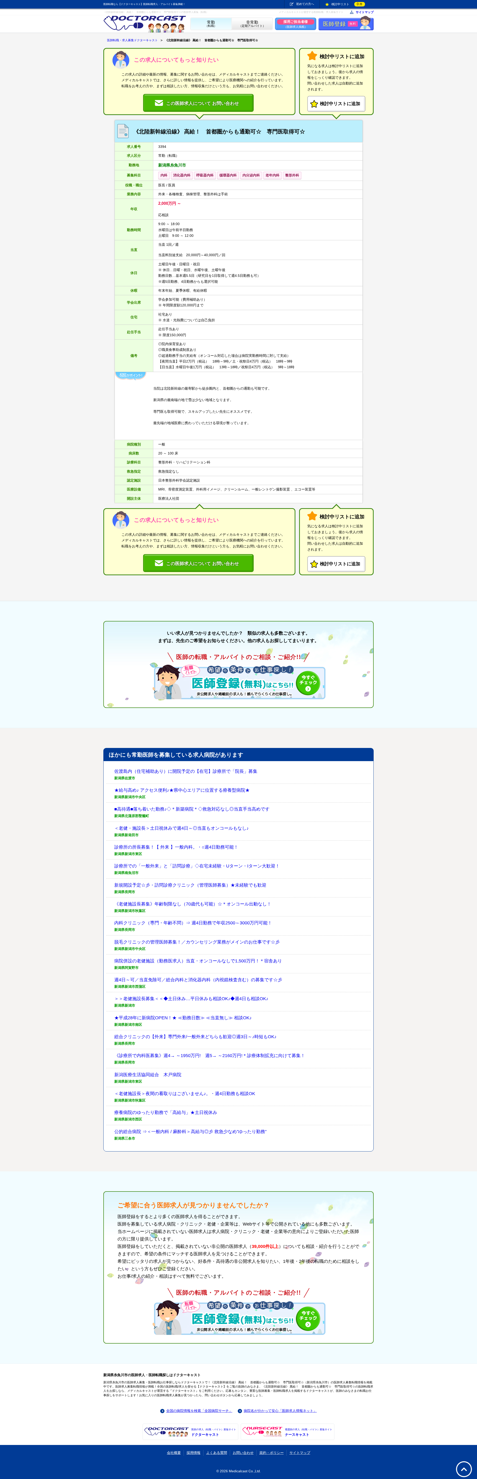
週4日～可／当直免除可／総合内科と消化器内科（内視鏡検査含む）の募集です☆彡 (198, 979)
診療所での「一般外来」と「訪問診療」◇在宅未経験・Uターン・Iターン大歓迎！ (197, 865)
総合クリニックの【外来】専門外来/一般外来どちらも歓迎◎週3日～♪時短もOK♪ (195, 1036)
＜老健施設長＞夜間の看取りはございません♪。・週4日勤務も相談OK (184, 1093)
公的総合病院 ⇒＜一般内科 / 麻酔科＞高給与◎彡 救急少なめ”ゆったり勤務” (190, 1131)
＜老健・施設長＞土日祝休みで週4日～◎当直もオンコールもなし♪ (181, 828)
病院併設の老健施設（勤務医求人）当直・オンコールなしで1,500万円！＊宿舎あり (198, 960)
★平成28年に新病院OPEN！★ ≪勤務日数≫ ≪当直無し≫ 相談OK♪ (183, 1017)
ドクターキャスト (213, 1432)
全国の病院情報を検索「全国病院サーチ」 (199, 1411)
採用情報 (193, 1453)
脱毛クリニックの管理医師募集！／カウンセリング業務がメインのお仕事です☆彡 (197, 942)
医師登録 (339, 24)
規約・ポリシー (271, 1453)
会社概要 (174, 1453)
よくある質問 (216, 1453)
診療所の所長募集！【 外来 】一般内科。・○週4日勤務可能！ (176, 847)
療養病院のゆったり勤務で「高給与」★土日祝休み (165, 1112)
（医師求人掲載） (295, 24)
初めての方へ (305, 4)
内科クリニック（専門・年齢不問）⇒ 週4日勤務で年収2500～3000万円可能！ (193, 922)
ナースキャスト (308, 1432)
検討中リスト (346, 4)
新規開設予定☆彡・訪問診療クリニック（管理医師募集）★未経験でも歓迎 (190, 885)
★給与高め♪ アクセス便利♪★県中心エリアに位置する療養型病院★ (182, 790)
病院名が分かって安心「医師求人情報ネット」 (280, 1411)
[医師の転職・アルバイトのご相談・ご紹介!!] (238, 681)
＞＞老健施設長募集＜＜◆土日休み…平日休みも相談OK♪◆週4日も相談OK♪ (191, 998)
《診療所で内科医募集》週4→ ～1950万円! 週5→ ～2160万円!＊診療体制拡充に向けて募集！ (209, 1055)
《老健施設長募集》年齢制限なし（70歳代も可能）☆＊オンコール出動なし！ (192, 904)
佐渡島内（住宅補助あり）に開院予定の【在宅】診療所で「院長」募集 (185, 771)
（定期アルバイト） (252, 24)
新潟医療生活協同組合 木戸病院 (147, 1074)
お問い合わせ (243, 1453)
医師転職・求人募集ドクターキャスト (132, 40)
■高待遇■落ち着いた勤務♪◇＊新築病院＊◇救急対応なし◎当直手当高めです (192, 809)
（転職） (211, 24)
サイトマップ (365, 12)
